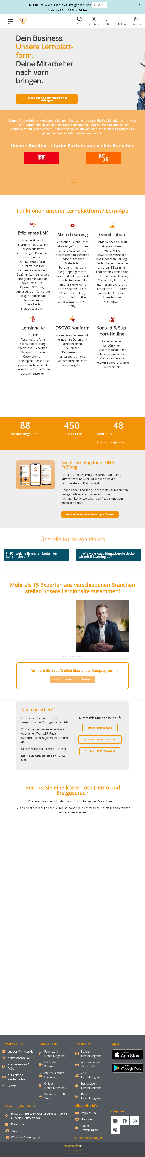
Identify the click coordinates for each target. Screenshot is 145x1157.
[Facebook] (124, 1120)
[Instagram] (134, 1120)
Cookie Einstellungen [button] (89, 1138)
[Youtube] (115, 1120)
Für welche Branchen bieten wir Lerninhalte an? (31, 555)
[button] (11, 20)
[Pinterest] (115, 1129)
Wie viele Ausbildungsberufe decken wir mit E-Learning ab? (108, 555)
